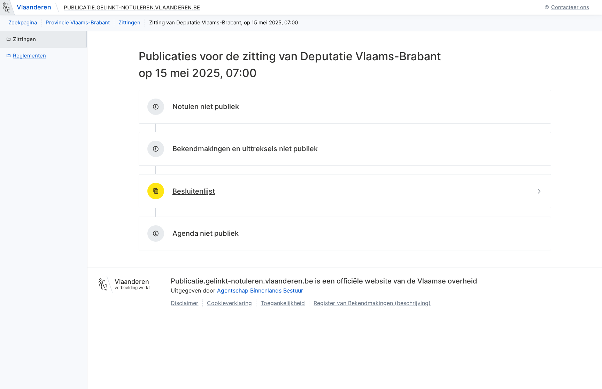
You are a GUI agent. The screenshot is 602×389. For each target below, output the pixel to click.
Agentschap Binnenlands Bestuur (260, 290)
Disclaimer (184, 302)
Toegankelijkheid (283, 302)
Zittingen (129, 22)
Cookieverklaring (229, 302)
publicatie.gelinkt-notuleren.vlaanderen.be (132, 7)
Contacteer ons (570, 7)
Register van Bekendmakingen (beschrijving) (372, 302)
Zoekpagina (22, 22)
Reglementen (29, 55)
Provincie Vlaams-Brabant (78, 22)
